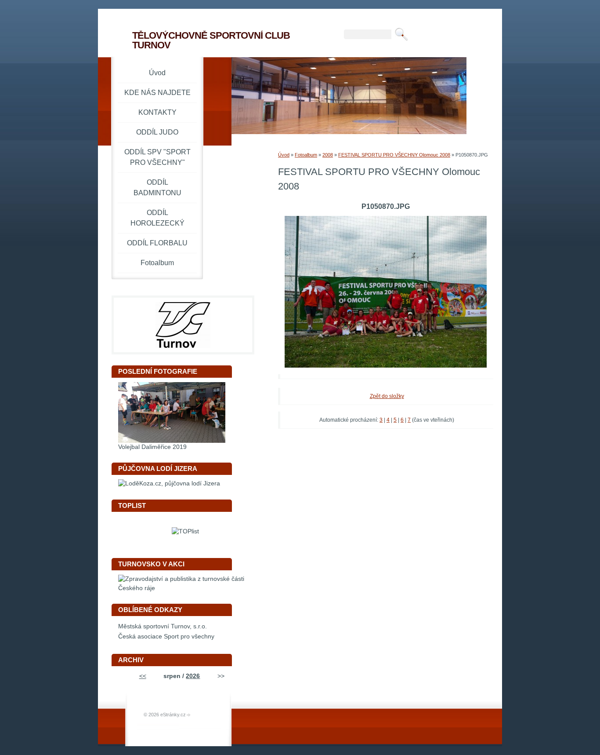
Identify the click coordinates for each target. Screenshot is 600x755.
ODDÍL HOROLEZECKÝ (157, 218)
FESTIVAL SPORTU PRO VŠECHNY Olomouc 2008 (394, 154)
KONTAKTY (157, 112)
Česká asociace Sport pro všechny (166, 636)
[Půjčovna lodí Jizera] (169, 483)
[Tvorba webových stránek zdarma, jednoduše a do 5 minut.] (189, 715)
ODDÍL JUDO (157, 132)
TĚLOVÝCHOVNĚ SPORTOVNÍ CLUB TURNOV (211, 40)
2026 (193, 676)
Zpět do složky (387, 396)
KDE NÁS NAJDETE (157, 92)
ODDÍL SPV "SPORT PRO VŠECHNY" (157, 157)
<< (142, 676)
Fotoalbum (306, 154)
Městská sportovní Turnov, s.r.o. (162, 626)
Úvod (283, 154)
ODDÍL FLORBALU (157, 243)
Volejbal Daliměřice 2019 (152, 447)
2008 (327, 154)
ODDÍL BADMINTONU (157, 188)
